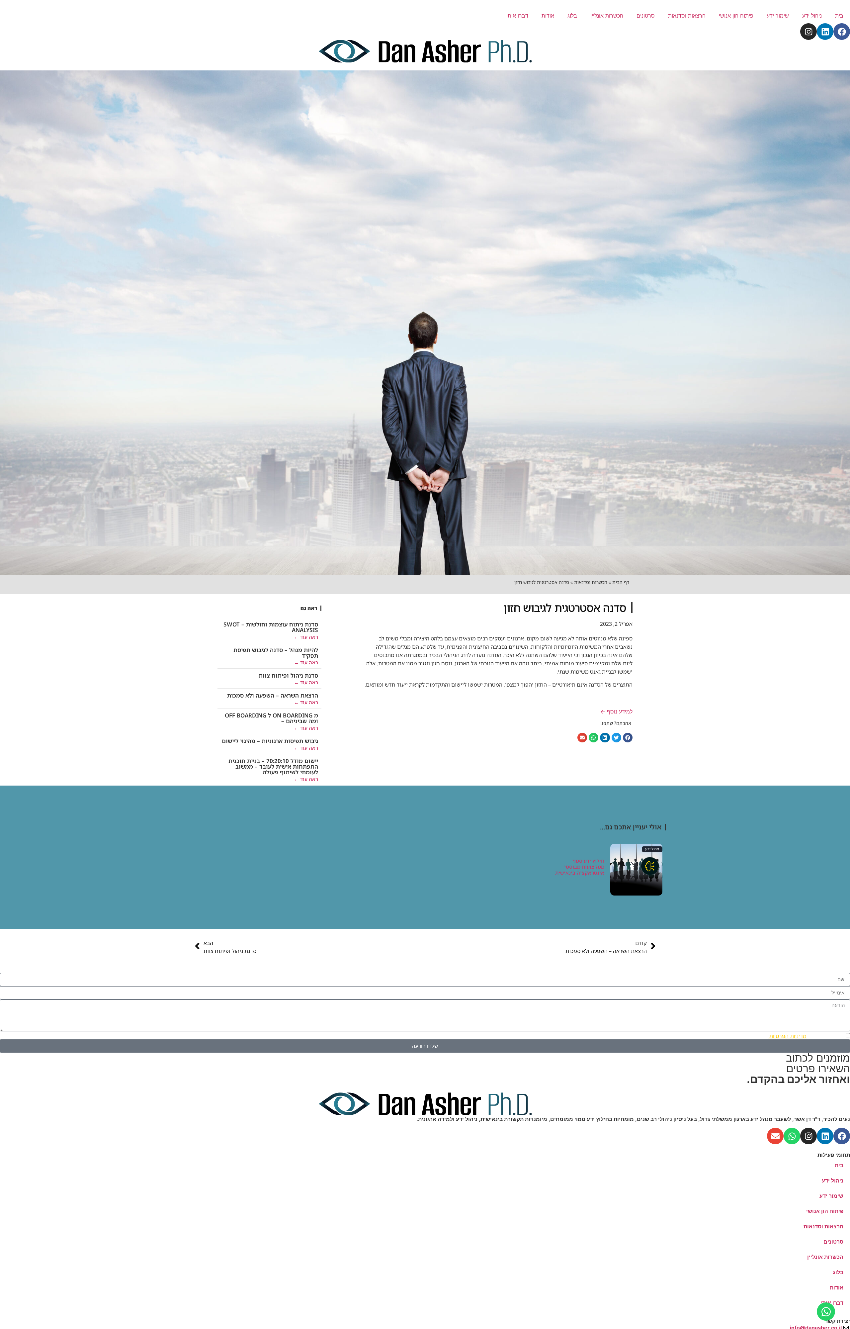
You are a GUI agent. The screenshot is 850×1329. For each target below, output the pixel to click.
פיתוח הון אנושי (736, 15)
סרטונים (646, 15)
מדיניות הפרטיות (787, 1035)
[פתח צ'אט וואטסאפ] (826, 1311)
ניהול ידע (812, 15)
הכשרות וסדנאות (590, 582)
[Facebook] (841, 31)
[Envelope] (775, 1136)
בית (839, 15)
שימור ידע (778, 15)
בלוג (572, 15)
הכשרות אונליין (606, 15)
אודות (548, 15)
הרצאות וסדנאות (687, 15)
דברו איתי (517, 15)
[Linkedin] (825, 31)
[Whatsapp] (792, 1136)
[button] (628, 737)
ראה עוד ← (306, 636)
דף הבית (620, 582)
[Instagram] (808, 31)
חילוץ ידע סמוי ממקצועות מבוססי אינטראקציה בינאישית (579, 866)
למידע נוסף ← (616, 711)
